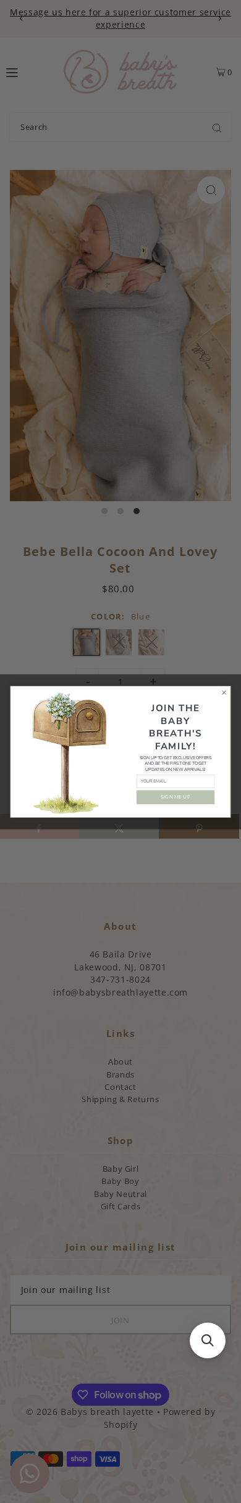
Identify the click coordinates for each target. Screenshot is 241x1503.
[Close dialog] (224, 692)
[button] (208, 1340)
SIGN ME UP (175, 796)
